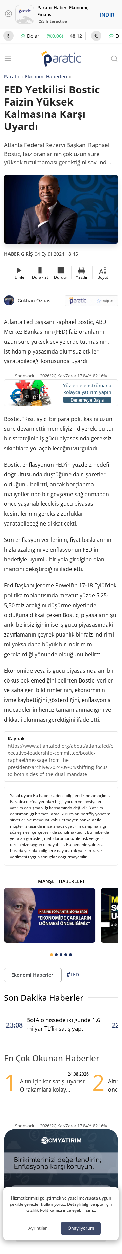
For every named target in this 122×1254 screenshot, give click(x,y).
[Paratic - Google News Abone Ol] (91, 303)
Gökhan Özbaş (34, 300)
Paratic (12, 76)
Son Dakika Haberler (43, 997)
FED (72, 974)
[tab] (51, 954)
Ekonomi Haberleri (46, 76)
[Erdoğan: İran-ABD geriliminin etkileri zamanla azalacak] (49, 915)
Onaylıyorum (81, 1228)
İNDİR (107, 14)
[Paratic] (61, 59)
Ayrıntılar (37, 1228)
